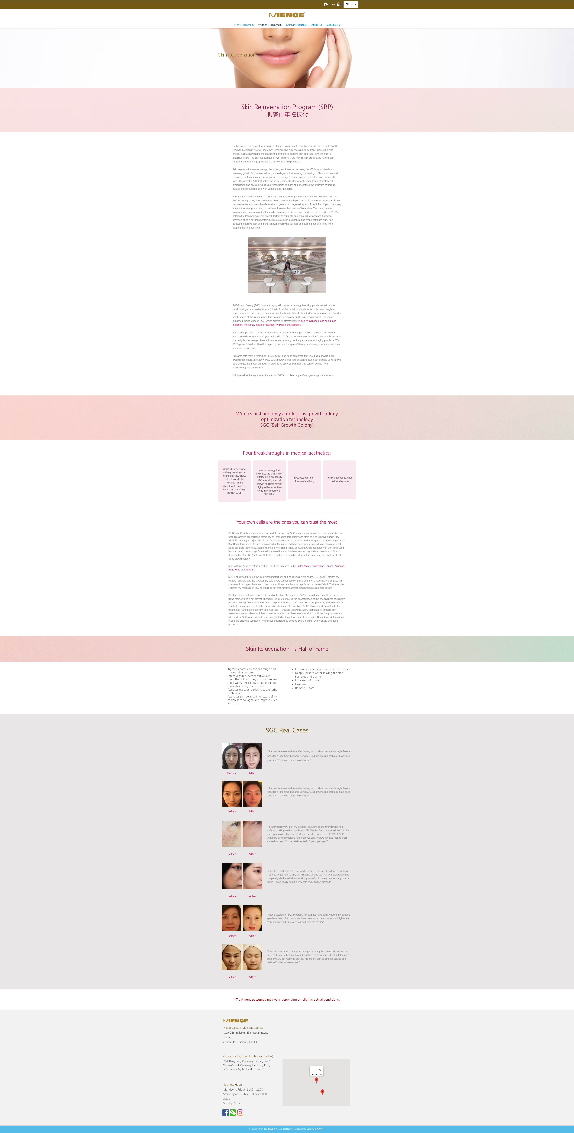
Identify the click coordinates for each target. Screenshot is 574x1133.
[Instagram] (240, 1112)
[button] (338, 4)
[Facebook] (225, 1112)
